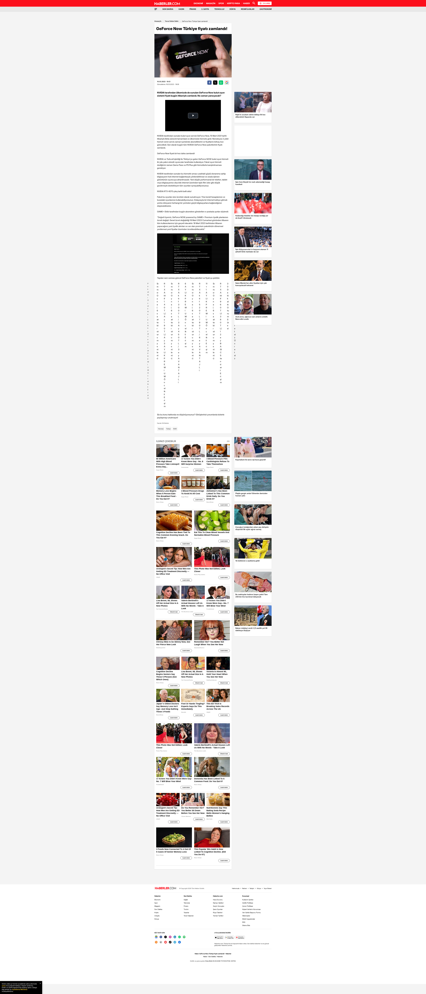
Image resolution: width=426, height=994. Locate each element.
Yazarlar (186, 912)
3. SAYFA (205, 9)
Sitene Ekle (246, 925)
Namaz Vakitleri (218, 903)
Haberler (157, 896)
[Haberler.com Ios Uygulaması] (219, 937)
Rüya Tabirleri (217, 912)
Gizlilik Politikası (247, 903)
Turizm (186, 909)
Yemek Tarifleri (218, 916)
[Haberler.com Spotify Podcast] (184, 937)
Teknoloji (161, 429)
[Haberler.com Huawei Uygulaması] (240, 937)
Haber (205, 956)
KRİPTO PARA (233, 3)
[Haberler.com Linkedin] (175, 937)
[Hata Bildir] (209, 961)
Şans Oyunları (218, 909)
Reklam (244, 888)
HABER (246, 3)
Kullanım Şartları (247, 900)
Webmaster (246, 916)
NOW (175, 429)
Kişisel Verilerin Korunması (251, 909)
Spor (156, 903)
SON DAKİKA (167, 9)
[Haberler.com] (165, 888)
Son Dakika (158, 909)
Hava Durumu (218, 900)
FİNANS (192, 9)
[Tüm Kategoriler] (155, 9)
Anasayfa (157, 21)
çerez (4, 986)
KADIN (181, 9)
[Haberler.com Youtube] (165, 942)
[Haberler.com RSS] (156, 942)
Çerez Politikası (247, 906)
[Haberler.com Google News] (156, 937)
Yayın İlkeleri (268, 888)
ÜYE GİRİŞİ (266, 3)
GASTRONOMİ (266, 9)
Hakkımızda (235, 888)
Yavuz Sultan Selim (171, 21)
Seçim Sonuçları (218, 906)
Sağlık (186, 900)
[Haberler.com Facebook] (161, 937)
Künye (259, 888)
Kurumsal (245, 896)
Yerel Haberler (189, 916)
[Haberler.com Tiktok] (170, 942)
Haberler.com (218, 896)
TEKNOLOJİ (219, 9)
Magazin (157, 906)
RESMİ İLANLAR (247, 9)
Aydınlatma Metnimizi (19, 989)
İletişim (252, 888)
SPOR (221, 3)
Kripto (156, 912)
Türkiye (168, 429)
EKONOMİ (198, 3)
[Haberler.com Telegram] (175, 942)
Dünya (156, 919)
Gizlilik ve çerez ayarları (197, 961)
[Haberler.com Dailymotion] (179, 942)
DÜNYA (233, 9)
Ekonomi (157, 900)
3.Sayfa (156, 916)
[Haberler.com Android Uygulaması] (229, 937)
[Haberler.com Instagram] (170, 937)
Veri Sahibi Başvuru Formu (251, 912)
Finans (186, 906)
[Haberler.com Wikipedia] (161, 942)
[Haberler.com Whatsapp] (179, 937)
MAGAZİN (210, 3)
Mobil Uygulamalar (248, 919)
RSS (243, 922)
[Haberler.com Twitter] (165, 937)
